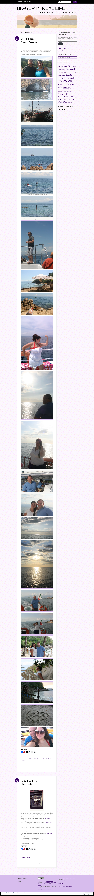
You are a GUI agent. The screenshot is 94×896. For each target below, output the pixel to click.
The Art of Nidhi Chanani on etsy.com (65, 886)
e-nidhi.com (61, 883)
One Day (65, 84)
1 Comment (23, 863)
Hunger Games (49, 833)
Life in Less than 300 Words (28, 758)
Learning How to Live (65, 78)
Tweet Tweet (62, 48)
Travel (44, 758)
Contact (72, 12)
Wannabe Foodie (71, 99)
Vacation (49, 758)
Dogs (24, 856)
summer (41, 758)
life (39, 856)
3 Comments (23, 766)
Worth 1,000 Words (65, 102)
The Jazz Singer (49, 822)
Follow (60, 43)
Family (26, 856)
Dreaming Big (65, 69)
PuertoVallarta (23, 857)
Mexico (35, 758)
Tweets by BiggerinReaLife (63, 50)
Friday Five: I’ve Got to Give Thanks (31, 782)
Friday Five (30, 856)
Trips (47, 758)
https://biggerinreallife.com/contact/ (44, 889)
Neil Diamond (47, 818)
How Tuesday (67, 74)
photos (38, 758)
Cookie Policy (22, 893)
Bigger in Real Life (41, 8)
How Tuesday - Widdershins (64, 57)
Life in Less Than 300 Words (42, 766)
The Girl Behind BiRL (45, 12)
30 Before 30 (61, 12)
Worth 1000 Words (24, 760)
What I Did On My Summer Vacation (29, 40)
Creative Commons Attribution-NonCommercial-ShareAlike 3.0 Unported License (47, 884)
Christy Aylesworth (49, 881)
